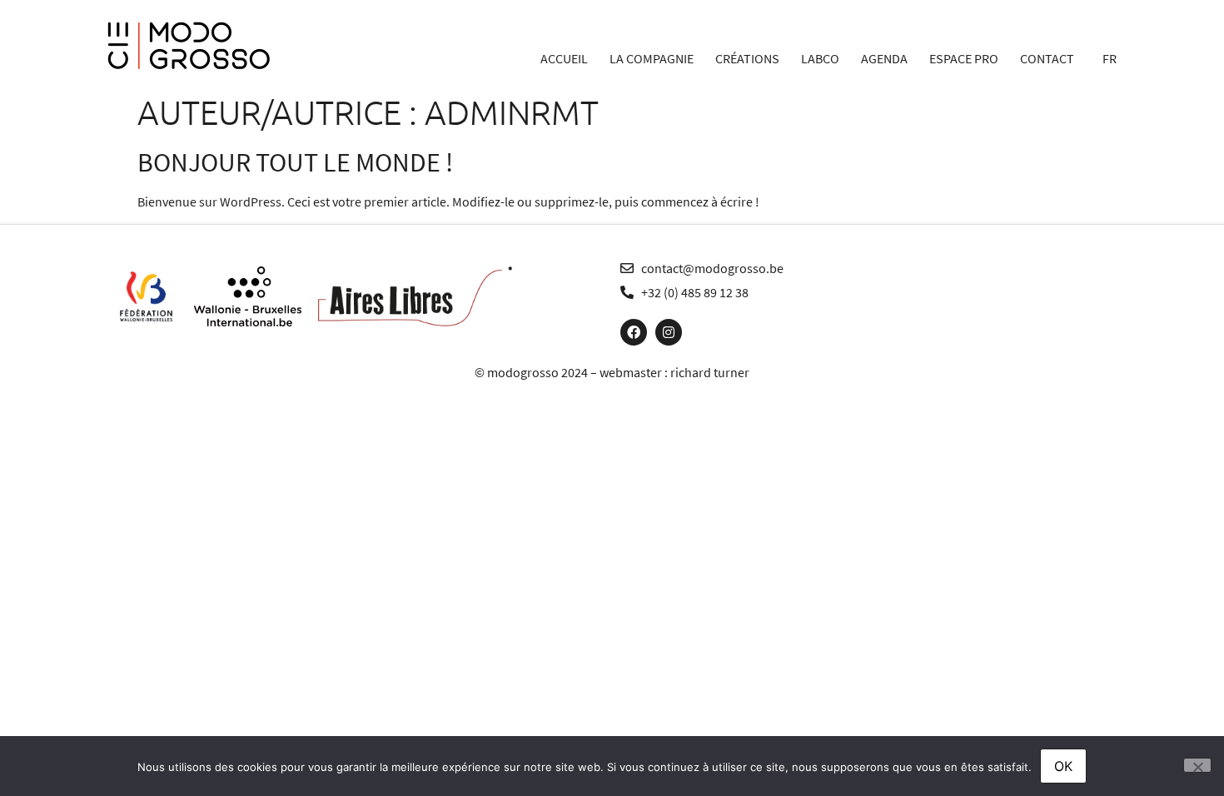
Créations (747, 58)
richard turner (709, 372)
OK (1063, 766)
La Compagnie (652, 58)
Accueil (564, 58)
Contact (1047, 58)
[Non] (1197, 765)
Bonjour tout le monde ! (295, 162)
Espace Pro (963, 58)
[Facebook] (633, 332)
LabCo (820, 58)
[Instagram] (668, 332)
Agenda (884, 58)
